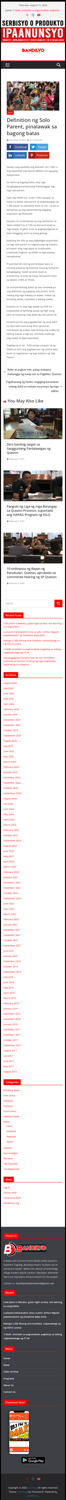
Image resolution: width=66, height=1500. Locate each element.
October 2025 (11, 730)
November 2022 (12, 887)
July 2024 (8, 803)
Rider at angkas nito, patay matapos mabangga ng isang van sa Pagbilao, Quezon (34, 372)
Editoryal (8, 1100)
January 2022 (10, 924)
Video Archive (11, 1371)
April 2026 (9, 704)
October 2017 (11, 1040)
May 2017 (9, 1066)
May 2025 (9, 756)
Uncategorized (11, 1168)
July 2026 (8, 688)
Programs (9, 1378)
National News (11, 1116)
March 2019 (10, 998)
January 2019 (10, 1008)
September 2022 (12, 898)
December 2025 (12, 719)
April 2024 (9, 819)
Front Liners (10, 1111)
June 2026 (9, 693)
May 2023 (9, 856)
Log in (7, 1187)
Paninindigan (11, 1153)
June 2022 (9, 903)
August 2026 (10, 683)
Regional (11, 1136)
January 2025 (10, 772)
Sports (10, 1141)
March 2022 (10, 914)
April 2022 (9, 908)
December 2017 (12, 1029)
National (11, 1131)
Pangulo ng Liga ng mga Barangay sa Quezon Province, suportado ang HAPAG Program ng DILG (32, 510)
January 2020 (10, 956)
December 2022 (12, 882)
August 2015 (10, 1071)
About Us (9, 1385)
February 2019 (11, 1003)
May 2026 (9, 698)
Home (7, 1358)
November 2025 (12, 725)
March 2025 (10, 761)
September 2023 (12, 840)
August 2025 (10, 740)
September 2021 (12, 945)
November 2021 (12, 935)
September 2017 (12, 1045)
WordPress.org (11, 1203)
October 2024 (11, 788)
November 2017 (12, 1034)
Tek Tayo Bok (10, 1163)
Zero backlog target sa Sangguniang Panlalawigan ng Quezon (29, 448)
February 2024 (11, 830)
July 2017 (8, 1055)
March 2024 (10, 824)
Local (9, 1126)
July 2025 (8, 746)
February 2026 (11, 709)
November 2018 (12, 1019)
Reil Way (8, 1158)
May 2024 (9, 814)
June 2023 (9, 851)
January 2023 (10, 877)
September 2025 (12, 735)
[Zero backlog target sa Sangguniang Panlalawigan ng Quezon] (33, 410)
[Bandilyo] (33, 20)
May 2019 (9, 987)
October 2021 (11, 940)
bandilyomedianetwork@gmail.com (35, 1283)
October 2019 (11, 966)
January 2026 (10, 714)
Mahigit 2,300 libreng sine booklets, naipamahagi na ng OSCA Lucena (32, 12)
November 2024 (12, 782)
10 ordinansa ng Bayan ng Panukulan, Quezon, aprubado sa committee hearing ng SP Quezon (32, 572)
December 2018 (12, 1013)
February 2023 (11, 872)
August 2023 (10, 845)
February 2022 (11, 919)
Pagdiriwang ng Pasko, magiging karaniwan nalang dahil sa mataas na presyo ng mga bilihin (32, 386)
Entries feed (10, 1192)
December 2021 (12, 929)
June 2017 (9, 1061)
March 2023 (10, 866)
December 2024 (12, 777)
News (10, 113)
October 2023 (11, 835)
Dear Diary (9, 1095)
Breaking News (12, 1090)
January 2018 (10, 1024)
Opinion (8, 1147)
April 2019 (9, 992)
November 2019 (12, 961)
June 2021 (9, 950)
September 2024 (12, 793)
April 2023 (9, 861)
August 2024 (10, 798)
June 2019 (9, 982)
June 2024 (9, 809)
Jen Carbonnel (36, 140)
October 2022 (11, 893)
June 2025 (9, 751)
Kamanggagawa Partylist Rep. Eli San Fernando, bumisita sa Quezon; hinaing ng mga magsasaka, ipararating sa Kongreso (30, 661)
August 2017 (10, 1050)
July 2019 (8, 977)
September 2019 (12, 971)
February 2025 (11, 767)
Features (8, 1105)
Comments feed (12, 1197)
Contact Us (10, 1391)
